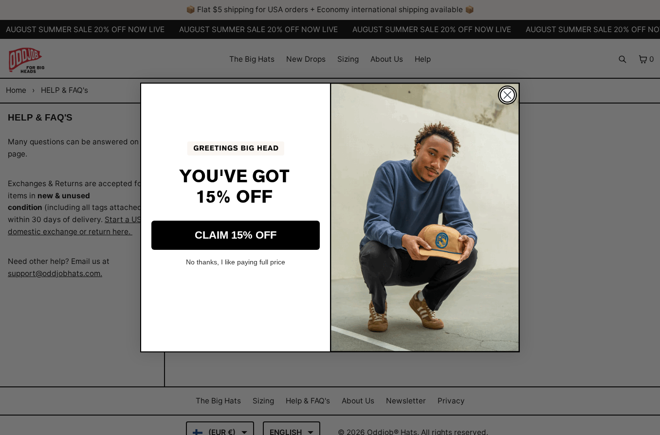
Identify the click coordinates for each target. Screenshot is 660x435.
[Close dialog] (507, 95)
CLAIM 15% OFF (235, 235)
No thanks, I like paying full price (235, 262)
